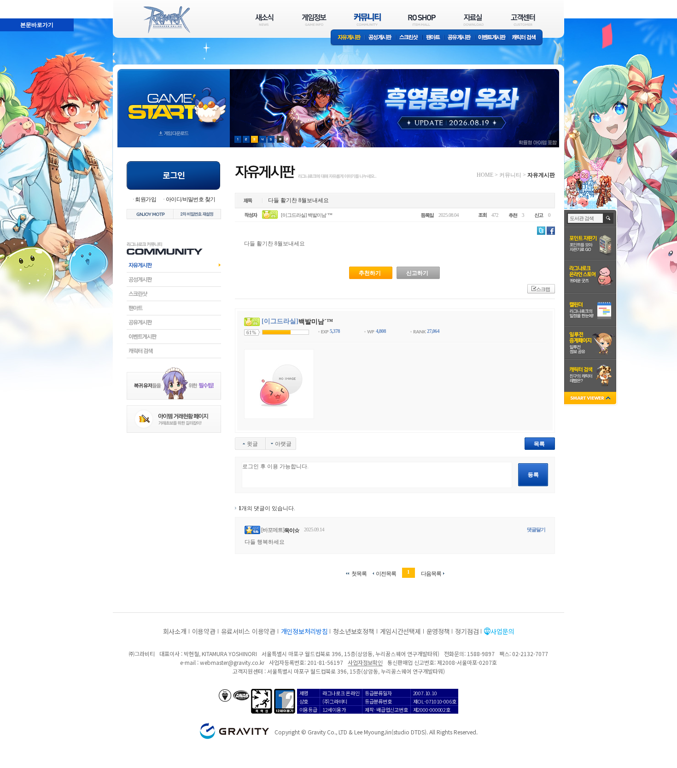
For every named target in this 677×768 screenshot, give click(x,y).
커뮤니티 (510, 175)
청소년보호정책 (353, 631)
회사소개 (175, 631)
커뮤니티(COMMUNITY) (367, 19)
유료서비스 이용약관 (248, 631)
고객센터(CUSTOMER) (523, 19)
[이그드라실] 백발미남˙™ (306, 215)
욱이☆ (291, 530)
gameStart (173, 99)
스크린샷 (409, 38)
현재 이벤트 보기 (280, 139)
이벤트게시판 (492, 38)
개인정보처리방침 (304, 631)
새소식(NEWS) (264, 19)
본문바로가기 (16, 4)
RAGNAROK (166, 20)
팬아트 (433, 38)
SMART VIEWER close (591, 399)
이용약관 (204, 631)
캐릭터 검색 (526, 38)
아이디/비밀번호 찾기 (190, 199)
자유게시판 (348, 38)
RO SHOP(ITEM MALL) (422, 19)
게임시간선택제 (400, 631)
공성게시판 (380, 38)
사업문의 (502, 631)
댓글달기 (536, 529)
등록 (533, 474)
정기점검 (467, 631)
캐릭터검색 (174, 351)
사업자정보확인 (365, 662)
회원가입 (145, 199)
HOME (485, 175)
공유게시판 (459, 38)
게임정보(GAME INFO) (314, 19)
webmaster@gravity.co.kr (232, 662)
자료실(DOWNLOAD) (473, 19)
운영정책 (438, 631)
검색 (608, 218)
